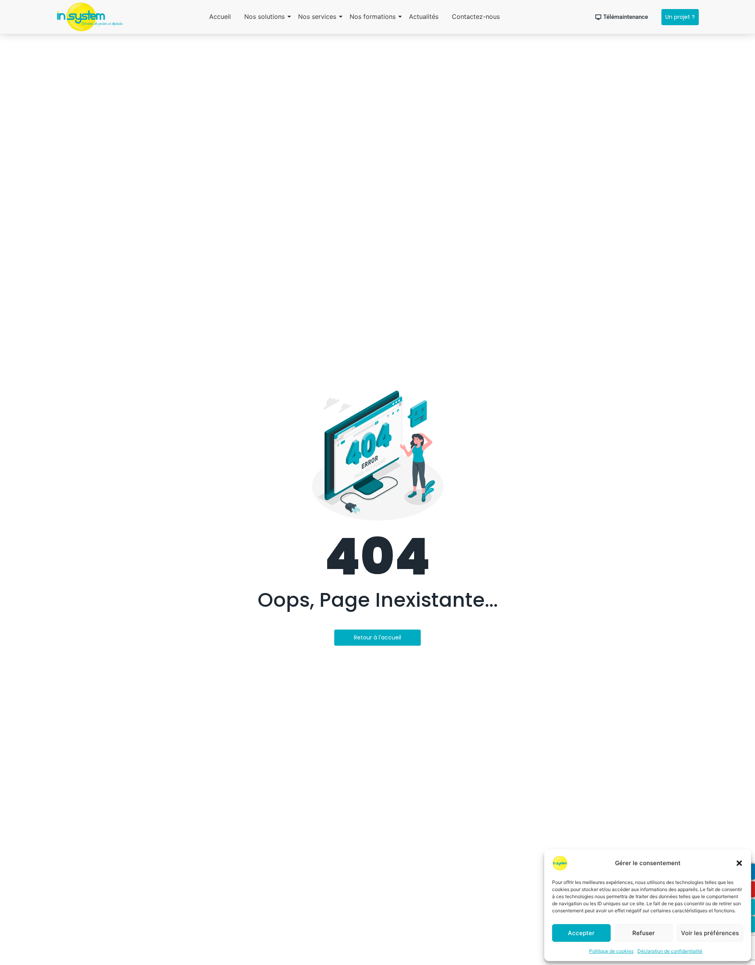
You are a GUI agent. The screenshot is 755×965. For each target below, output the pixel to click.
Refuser (643, 933)
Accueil (220, 16)
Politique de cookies (611, 951)
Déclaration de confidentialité (669, 951)
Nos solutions (264, 16)
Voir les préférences (710, 933)
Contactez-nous (476, 16)
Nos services (317, 16)
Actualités (423, 16)
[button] (739, 863)
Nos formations (373, 16)
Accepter (581, 933)
